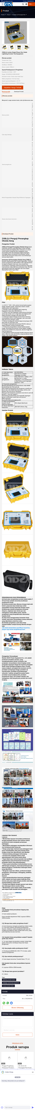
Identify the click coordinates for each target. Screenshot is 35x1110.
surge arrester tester (8, 985)
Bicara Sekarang (18, 1007)
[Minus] (33, 1072)
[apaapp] (7, 1003)
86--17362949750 (29, 1)
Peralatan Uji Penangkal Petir (18, 14)
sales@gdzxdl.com (8, 1)
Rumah (3, 14)
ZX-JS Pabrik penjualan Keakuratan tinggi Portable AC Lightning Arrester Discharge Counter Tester (25, 1067)
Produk (8, 14)
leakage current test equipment (11, 982)
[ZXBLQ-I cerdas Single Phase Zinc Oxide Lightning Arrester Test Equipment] (15, 32)
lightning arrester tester (9, 979)
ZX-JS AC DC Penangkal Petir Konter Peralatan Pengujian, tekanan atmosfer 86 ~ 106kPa (8, 1067)
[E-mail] (11, 1003)
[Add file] (2, 1107)
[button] (28, 47)
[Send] (32, 1107)
